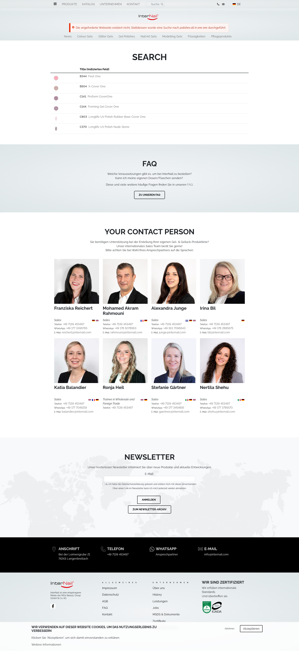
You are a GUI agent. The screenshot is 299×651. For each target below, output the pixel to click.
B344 (83, 76)
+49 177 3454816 (173, 407)
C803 (83, 116)
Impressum (109, 588)
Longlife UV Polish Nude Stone (108, 126)
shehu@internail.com (221, 411)
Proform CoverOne (100, 96)
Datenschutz (110, 594)
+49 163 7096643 (174, 328)
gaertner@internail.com (174, 411)
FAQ (190, 184)
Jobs (156, 607)
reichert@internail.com (76, 332)
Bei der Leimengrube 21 (74, 554)
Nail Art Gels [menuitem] (149, 36)
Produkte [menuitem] (69, 4)
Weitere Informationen (46, 644)
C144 (83, 106)
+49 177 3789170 (222, 407)
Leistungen (160, 601)
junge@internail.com (172, 332)
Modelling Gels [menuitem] (172, 36)
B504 (83, 86)
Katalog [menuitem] (88, 4)
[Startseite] (148, 17)
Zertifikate (159, 621)
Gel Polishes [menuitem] (127, 36)
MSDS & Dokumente (166, 614)
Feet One (94, 76)
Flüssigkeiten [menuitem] (196, 36)
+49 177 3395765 (76, 328)
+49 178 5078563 (125, 328)
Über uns (159, 588)
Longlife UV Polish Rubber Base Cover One (117, 116)
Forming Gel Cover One (103, 106)
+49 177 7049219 (76, 407)
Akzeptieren (251, 628)
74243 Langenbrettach (73, 558)
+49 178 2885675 (222, 328)
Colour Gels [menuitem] (85, 36)
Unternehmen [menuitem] (111, 4)
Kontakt (107, 614)
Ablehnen (229, 628)
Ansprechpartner (167, 554)
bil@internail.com (219, 332)
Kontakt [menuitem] (133, 4)
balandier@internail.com (77, 411)
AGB (105, 601)
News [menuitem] (68, 36)
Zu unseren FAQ (149, 194)
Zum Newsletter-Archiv (149, 509)
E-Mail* (149, 474)
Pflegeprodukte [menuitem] (221, 36)
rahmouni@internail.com (126, 332)
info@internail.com (216, 554)
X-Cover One (97, 86)
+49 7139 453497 (73, 324)
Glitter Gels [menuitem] (105, 36)
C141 (83, 96)
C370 (83, 126)
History (157, 594)
